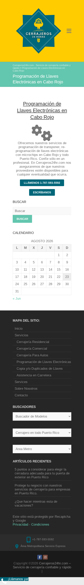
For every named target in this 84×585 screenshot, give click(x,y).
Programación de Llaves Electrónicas (44, 362)
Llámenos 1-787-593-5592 (42, 182)
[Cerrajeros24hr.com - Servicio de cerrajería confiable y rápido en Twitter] (45, 557)
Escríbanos (42, 192)
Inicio (18, 328)
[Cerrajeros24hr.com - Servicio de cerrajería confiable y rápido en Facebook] (39, 557)
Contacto (21, 395)
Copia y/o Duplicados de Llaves (40, 368)
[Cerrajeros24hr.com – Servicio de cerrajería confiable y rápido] (38, 31)
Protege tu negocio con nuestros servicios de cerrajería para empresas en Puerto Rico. (42, 489)
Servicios (21, 335)
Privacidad (20, 524)
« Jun (17, 298)
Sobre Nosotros (26, 388)
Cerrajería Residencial (33, 342)
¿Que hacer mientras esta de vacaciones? (36, 503)
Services (21, 382)
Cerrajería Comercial (32, 348)
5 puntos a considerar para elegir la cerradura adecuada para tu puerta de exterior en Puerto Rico (42, 473)
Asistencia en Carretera (34, 375)
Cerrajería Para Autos (32, 355)
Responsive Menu (69, 31)
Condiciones (40, 524)
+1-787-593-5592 (43, 539)
